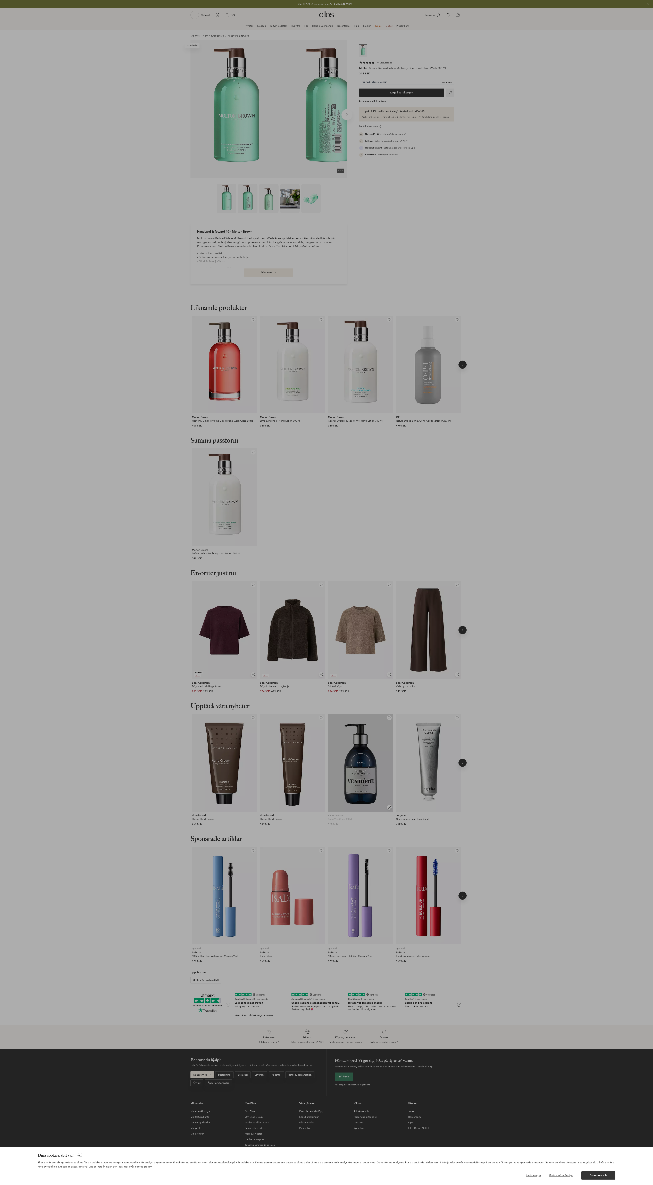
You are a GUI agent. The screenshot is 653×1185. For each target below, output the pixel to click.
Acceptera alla (598, 1175)
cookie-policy (143, 1166)
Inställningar (533, 1175)
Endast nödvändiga (561, 1175)
